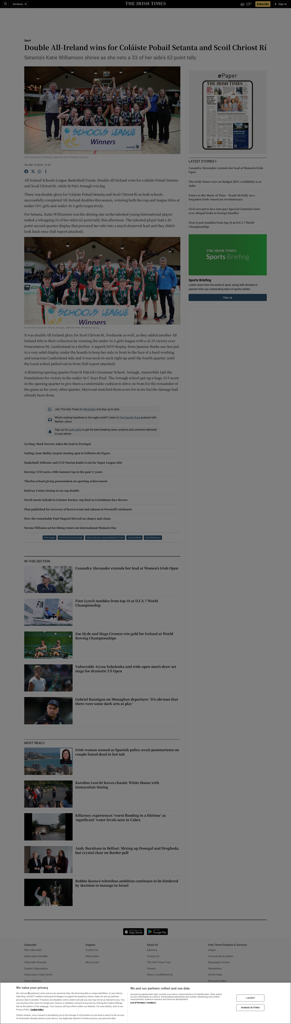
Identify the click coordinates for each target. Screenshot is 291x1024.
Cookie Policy (37, 1009)
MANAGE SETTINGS (250, 1007)
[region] (145, 1003)
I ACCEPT (250, 998)
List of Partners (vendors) (143, 1002)
